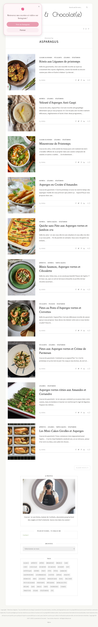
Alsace (26, 563)
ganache (63, 571)
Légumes (67, 57)
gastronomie (28, 575)
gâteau (59, 575)
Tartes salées (52, 222)
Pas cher (68, 579)
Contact (25, 535)
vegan (35, 590)
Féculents (58, 57)
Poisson (52, 304)
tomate (63, 586)
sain (32, 586)
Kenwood (27, 579)
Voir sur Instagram (23, 24)
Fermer (23, 30)
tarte (46, 586)
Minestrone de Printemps (55, 144)
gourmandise (41, 575)
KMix (34, 579)
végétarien (44, 590)
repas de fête (62, 583)
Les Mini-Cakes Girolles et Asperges (61, 431)
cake (66, 563)
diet (67, 567)
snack (39, 586)
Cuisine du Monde (45, 57)
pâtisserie (50, 583)
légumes (42, 579)
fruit (43, 571)
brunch (59, 563)
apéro (42, 563)
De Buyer (42, 567)
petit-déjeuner (29, 583)
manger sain (52, 579)
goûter (51, 575)
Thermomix (54, 586)
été (52, 590)
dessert (61, 567)
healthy (67, 575)
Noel (61, 579)
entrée (36, 571)
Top (48, 622)
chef (25, 567)
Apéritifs (42, 263)
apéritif (34, 563)
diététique (28, 571)
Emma (43, 80)
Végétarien (76, 57)
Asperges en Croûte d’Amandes (58, 185)
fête (49, 571)
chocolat (33, 567)
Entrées (42, 98)
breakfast (50, 563)
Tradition (27, 590)
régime (26, 586)
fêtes (56, 571)
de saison (51, 567)
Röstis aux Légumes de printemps (59, 61)
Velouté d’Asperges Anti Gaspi (57, 103)
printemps (40, 583)
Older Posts (81, 468)
